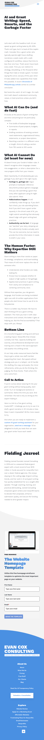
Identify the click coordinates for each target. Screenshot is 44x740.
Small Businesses (22, 721)
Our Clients (22, 679)
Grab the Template (13, 617)
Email (6, 605)
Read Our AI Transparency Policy (22, 688)
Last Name (8, 595)
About (22, 667)
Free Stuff (22, 676)
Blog (22, 682)
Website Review (22, 709)
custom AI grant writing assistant (18, 423)
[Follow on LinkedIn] (23, 731)
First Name (8, 585)
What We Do (22, 670)
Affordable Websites (22, 715)
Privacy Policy (22, 727)
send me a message (23, 426)
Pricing (22, 673)
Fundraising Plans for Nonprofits (22, 718)
